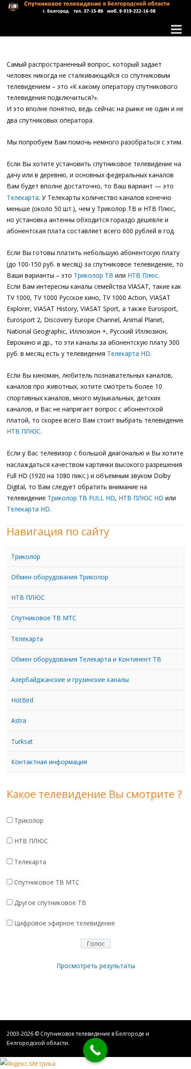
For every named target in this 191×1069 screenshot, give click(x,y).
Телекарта (23, 197)
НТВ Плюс (142, 275)
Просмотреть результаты (95, 965)
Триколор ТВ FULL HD (81, 498)
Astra (18, 720)
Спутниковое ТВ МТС (43, 618)
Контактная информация (49, 762)
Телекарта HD (128, 353)
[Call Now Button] (95, 1050)
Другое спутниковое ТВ (50, 902)
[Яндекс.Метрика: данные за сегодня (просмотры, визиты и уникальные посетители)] (28, 1063)
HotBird (22, 700)
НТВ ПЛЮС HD (141, 498)
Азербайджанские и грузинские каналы (70, 679)
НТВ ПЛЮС (23, 431)
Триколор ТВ (93, 275)
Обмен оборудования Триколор (59, 577)
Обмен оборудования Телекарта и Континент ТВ (86, 659)
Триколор (25, 556)
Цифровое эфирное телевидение (64, 923)
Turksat (22, 741)
